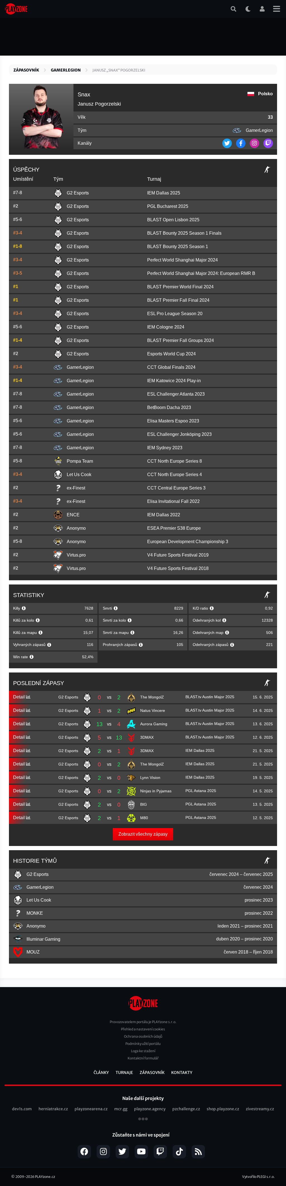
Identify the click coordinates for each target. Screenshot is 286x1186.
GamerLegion (66, 70)
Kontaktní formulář (143, 1058)
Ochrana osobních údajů (143, 1036)
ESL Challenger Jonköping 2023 (179, 434)
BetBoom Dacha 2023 (169, 407)
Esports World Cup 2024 (171, 353)
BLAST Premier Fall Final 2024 (178, 300)
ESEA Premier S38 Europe (174, 528)
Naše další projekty (143, 1098)
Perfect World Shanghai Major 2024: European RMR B (201, 273)
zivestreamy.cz (260, 1108)
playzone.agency (150, 1108)
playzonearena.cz (91, 1108)
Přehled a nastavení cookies (143, 1029)
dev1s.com (22, 1108)
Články (101, 1072)
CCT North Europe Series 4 (174, 474)
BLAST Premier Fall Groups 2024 (180, 340)
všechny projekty (143, 1119)
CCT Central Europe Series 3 (176, 488)
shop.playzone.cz (223, 1108)
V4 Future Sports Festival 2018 (178, 568)
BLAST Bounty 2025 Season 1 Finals (184, 233)
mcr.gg (120, 1108)
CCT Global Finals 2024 (171, 367)
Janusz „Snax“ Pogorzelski (118, 70)
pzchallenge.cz (186, 1108)
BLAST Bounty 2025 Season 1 (177, 246)
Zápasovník (26, 70)
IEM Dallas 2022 (163, 514)
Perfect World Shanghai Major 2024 (182, 260)
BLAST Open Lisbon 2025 (173, 219)
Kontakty (181, 1072)
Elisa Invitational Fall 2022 (173, 501)
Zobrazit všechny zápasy (143, 834)
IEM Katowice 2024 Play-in (174, 380)
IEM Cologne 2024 (165, 327)
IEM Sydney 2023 (164, 447)
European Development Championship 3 (187, 541)
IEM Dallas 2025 (163, 193)
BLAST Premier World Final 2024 (180, 286)
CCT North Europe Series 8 (174, 461)
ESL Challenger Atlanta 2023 (176, 394)
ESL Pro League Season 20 (174, 313)
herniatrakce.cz (53, 1108)
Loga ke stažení (143, 1051)
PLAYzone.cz (45, 1177)
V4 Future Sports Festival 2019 (178, 555)
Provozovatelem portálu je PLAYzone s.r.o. (143, 1022)
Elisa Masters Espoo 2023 (173, 421)
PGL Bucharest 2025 (167, 206)
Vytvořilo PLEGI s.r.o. (258, 1177)
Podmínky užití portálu (143, 1044)
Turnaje (124, 1072)
